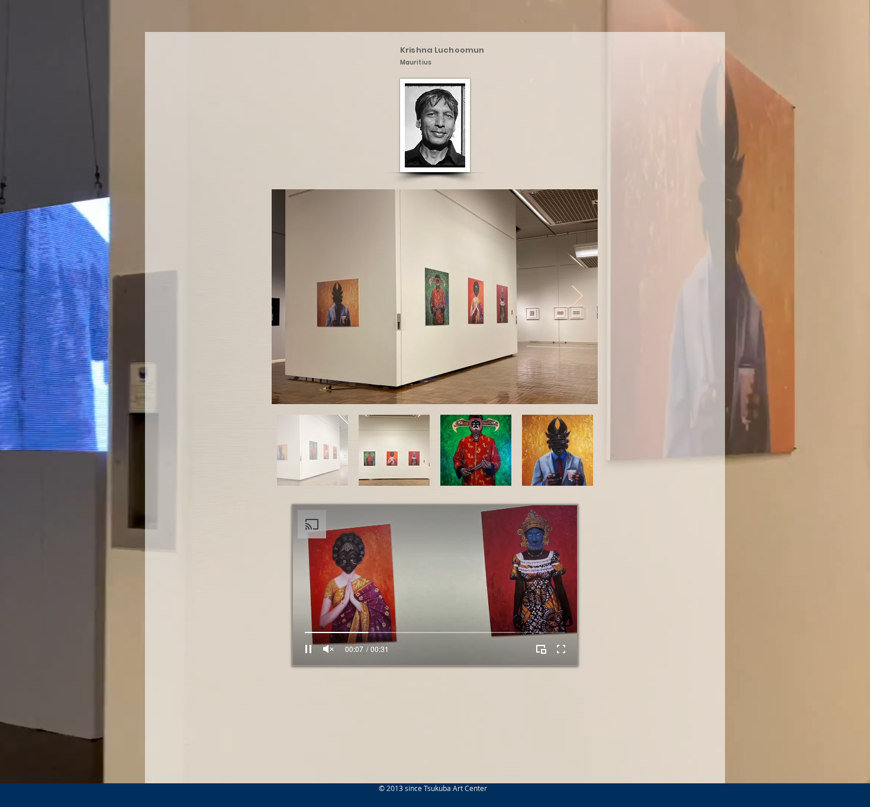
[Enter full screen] (561, 649)
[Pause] (308, 649)
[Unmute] (328, 649)
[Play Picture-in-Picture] (541, 649)
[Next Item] (577, 296)
